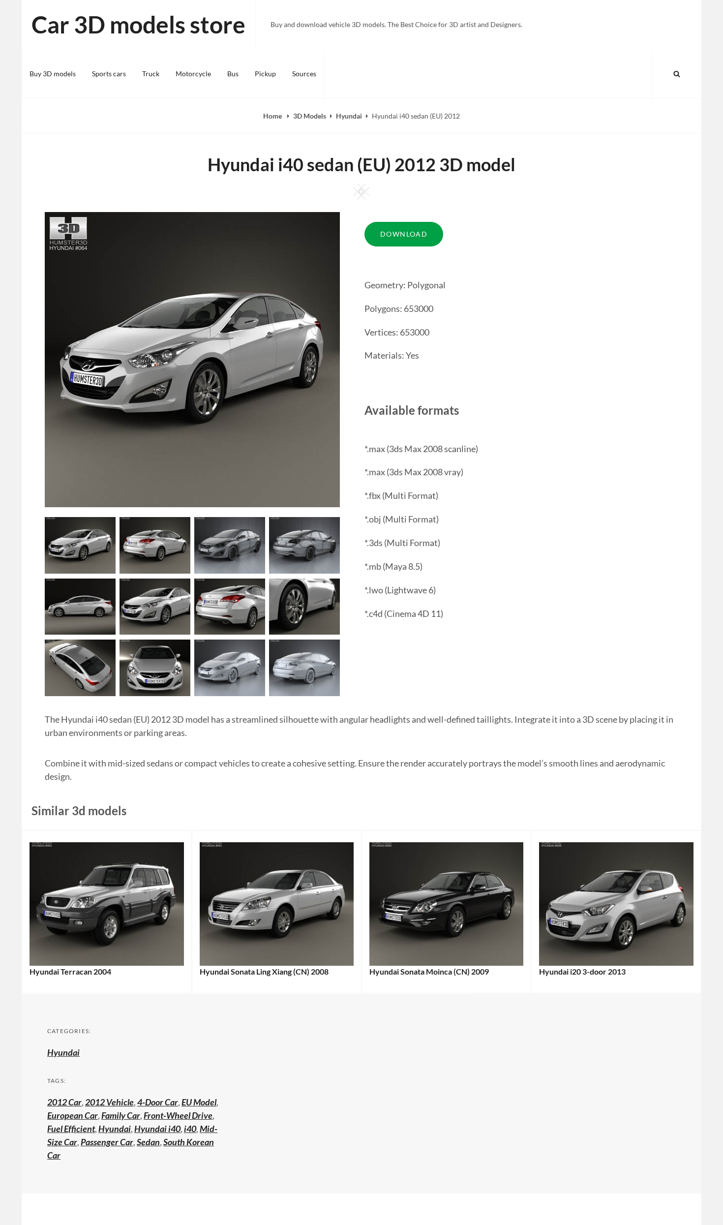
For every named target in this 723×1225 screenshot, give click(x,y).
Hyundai (349, 116)
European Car (72, 1115)
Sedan (148, 1141)
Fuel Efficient (71, 1128)
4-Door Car (157, 1102)
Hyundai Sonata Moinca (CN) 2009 (429, 971)
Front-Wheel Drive (178, 1115)
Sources (304, 73)
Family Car (120, 1115)
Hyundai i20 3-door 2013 (582, 971)
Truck (150, 73)
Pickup (265, 73)
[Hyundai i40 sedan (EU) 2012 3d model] (155, 544)
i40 (190, 1128)
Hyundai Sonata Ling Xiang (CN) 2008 (264, 971)
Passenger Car (107, 1141)
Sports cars (109, 73)
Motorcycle (193, 73)
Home (273, 116)
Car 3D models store (138, 24)
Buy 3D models (53, 73)
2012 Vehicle (109, 1102)
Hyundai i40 (157, 1128)
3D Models (309, 116)
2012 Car (64, 1102)
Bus (233, 73)
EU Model (198, 1102)
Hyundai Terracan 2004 (70, 971)
